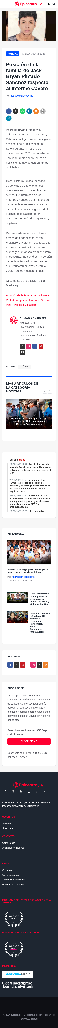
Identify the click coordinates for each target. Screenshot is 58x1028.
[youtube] (41, 346)
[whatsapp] (22, 111)
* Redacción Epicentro (33, 318)
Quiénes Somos (10, 875)
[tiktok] (36, 791)
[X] (16, 665)
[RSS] (44, 791)
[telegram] (9, 118)
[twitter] (15, 111)
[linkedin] (29, 111)
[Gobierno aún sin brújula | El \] (29, 414)
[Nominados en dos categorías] (14, 949)
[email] (36, 111)
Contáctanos (8, 843)
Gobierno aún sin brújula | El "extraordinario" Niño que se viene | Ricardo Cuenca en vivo (29, 421)
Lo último (24, 367)
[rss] (22, 352)
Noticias (13, 54)
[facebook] (9, 111)
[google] (39, 665)
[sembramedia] (17, 974)
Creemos (7, 870)
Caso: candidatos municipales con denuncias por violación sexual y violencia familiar (39, 598)
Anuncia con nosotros (13, 847)
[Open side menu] (3, 2)
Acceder (6, 823)
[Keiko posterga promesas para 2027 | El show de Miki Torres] (29, 552)
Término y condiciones (13, 879)
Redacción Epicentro (22, 96)
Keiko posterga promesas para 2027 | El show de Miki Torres (27, 571)
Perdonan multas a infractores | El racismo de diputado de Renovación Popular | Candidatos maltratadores (40, 622)
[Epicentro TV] (29, 3)
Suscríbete (7, 828)
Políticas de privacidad (13, 884)
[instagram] (28, 346)
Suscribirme (29, 741)
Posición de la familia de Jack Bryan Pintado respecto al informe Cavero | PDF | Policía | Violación (28, 300)
